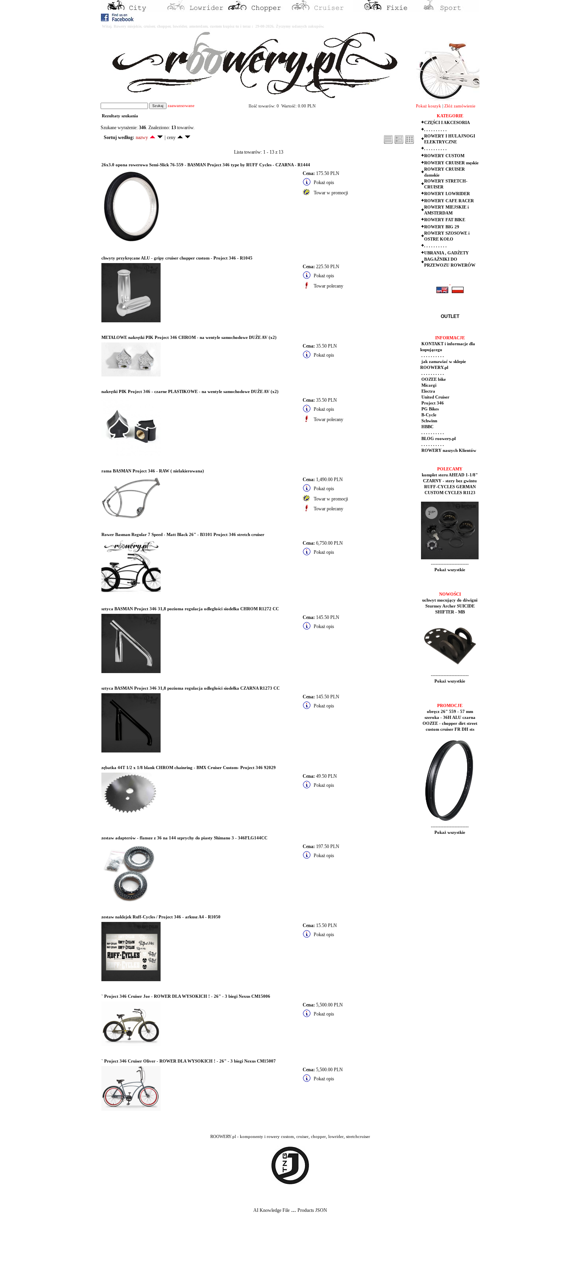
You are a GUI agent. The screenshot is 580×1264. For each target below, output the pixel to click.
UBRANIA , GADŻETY (446, 253)
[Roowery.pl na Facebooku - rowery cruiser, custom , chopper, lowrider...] (118, 20)
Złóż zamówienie (459, 106)
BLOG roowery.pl (438, 438)
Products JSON (312, 1210)
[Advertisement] (146, 1244)
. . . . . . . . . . (435, 130)
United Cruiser (434, 397)
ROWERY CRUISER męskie (451, 163)
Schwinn (428, 421)
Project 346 (432, 403)
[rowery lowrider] (195, 10)
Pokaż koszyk (428, 106)
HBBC (427, 427)
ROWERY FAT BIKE (444, 220)
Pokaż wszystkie (449, 570)
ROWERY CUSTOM (444, 156)
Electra (427, 391)
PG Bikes (429, 409)
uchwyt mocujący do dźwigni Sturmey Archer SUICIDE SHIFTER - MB (449, 606)
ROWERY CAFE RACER (449, 201)
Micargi (428, 385)
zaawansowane (181, 105)
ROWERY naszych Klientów (448, 450)
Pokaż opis (324, 182)
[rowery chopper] (258, 10)
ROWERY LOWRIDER (447, 194)
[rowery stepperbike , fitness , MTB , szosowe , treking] (447, 10)
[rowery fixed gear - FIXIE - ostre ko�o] (384, 10)
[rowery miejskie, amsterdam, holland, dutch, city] (132, 10)
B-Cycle (428, 415)
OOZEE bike (433, 379)
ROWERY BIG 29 (441, 227)
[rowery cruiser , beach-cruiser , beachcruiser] (321, 10)
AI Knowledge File (271, 1210)
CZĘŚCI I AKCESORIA (447, 122)
